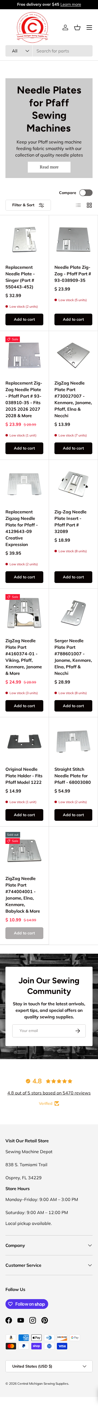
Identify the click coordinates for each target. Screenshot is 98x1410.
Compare (67, 192)
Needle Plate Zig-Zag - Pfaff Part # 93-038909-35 (72, 273)
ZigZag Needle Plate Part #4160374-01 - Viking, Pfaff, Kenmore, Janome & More (23, 657)
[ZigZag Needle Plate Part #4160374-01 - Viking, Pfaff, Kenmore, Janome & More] (24, 613)
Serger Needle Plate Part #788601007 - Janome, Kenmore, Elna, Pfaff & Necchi (73, 657)
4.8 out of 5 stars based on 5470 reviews (49, 1093)
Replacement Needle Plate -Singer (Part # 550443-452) (20, 276)
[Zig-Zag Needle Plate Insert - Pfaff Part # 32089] (73, 484)
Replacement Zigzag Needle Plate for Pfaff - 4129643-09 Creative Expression (21, 528)
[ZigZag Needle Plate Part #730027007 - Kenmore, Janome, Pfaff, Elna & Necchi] (73, 355)
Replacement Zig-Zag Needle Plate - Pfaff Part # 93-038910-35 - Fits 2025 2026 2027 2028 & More (23, 399)
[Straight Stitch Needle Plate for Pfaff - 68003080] (73, 741)
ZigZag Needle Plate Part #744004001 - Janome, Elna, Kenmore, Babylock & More (22, 895)
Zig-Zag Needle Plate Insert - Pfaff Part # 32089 (70, 521)
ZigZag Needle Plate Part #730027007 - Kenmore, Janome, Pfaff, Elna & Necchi (73, 399)
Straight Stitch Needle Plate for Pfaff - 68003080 (72, 775)
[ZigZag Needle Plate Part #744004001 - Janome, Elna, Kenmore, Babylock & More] (24, 851)
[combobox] (49, 51)
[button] (77, 27)
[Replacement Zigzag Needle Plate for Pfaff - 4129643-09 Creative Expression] (24, 484)
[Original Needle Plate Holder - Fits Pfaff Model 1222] (24, 741)
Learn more (70, 4)
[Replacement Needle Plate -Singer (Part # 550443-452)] (24, 239)
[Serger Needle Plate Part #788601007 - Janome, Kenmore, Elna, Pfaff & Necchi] (73, 613)
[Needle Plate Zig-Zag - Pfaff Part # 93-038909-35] (73, 239)
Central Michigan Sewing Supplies (42, 1383)
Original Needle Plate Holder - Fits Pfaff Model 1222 (23, 775)
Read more (49, 167)
